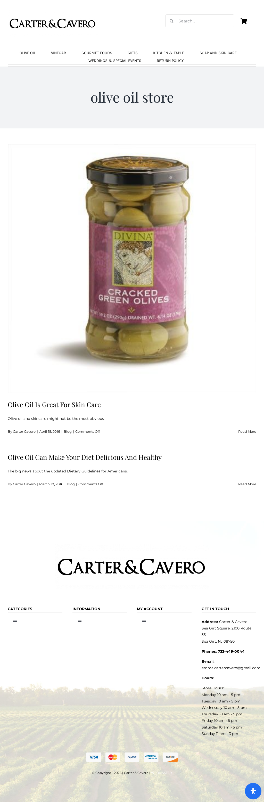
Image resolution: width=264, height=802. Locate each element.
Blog (68, 431)
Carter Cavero (24, 431)
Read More (247, 431)
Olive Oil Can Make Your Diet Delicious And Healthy (85, 457)
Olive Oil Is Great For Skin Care (54, 404)
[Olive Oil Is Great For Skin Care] (132, 268)
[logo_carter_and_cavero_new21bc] (53, 12)
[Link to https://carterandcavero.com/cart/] (244, 21)
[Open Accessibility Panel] (253, 791)
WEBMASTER (161, 773)
